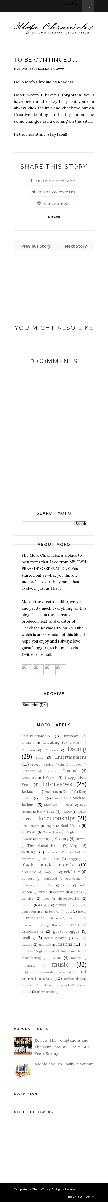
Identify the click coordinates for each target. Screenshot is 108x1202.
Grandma (29, 771)
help (78, 938)
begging (75, 859)
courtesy (28, 885)
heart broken (55, 938)
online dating (75, 978)
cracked (47, 885)
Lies (55, 798)
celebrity (72, 871)
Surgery (61, 838)
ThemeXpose (41, 1189)
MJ (65, 798)
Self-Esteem (30, 826)
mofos (55, 957)
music (60, 964)
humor (27, 944)
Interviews (57, 784)
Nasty (70, 805)
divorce (27, 905)
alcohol (74, 852)
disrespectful (68, 898)
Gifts (61, 764)
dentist (27, 898)
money (76, 958)
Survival (80, 839)
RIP (28, 819)
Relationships (57, 818)
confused (50, 878)
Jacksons (29, 791)
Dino (40, 757)
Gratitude (71, 770)
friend (82, 911)
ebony (77, 905)
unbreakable (46, 992)
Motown (51, 805)
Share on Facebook (55, 181)
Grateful (50, 771)
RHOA (82, 811)
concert (28, 878)
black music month (47, 865)
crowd (66, 885)
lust (63, 951)
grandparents (33, 931)
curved (42, 892)
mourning (29, 965)
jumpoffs (44, 944)
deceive (58, 892)
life (83, 944)
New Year (46, 811)
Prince (66, 811)
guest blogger (66, 931)
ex (42, 911)
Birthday (71, 736)
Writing (28, 852)
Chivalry (75, 742)
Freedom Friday (41, 764)
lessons (64, 944)
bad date (51, 858)
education (29, 911)
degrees (76, 892)
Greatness (29, 777)
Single (50, 826)
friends (56, 918)
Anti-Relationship (36, 736)
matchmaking (31, 958)
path (30, 985)
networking (66, 972)
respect (63, 985)
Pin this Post (57, 203)
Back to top (79, 1196)
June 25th (51, 792)
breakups (29, 872)
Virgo (74, 845)
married (76, 951)
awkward (28, 859)
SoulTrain (29, 832)
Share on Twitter (57, 192)
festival (54, 911)
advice (53, 852)
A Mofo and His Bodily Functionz (64, 1064)
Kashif (68, 791)
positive (45, 985)
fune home (74, 918)
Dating (76, 749)
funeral (27, 925)
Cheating (51, 742)
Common (28, 750)
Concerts (51, 750)
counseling (73, 878)
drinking (44, 905)
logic (40, 951)
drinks (61, 905)
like (29, 951)
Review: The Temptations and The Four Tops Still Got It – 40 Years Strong (62, 1047)
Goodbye (75, 764)
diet (46, 898)
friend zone (35, 918)
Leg (42, 798)
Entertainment (70, 757)
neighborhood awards (37, 972)
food (68, 911)
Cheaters (28, 742)
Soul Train (70, 825)
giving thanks (51, 925)
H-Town (49, 777)
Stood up (43, 839)
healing (28, 937)
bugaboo (51, 872)
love (51, 951)
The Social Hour (43, 845)
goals (74, 925)
